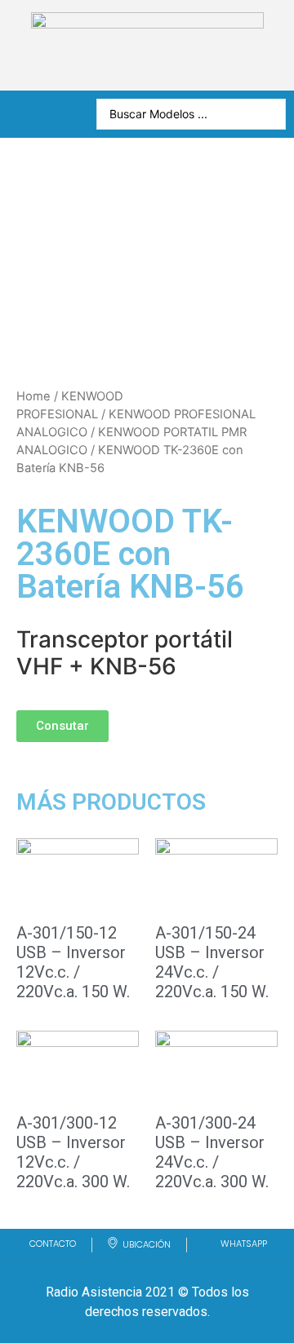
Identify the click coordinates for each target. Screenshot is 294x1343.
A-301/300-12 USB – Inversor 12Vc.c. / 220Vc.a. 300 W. (73, 1152)
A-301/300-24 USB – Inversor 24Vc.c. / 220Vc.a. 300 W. (212, 1152)
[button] (62, 726)
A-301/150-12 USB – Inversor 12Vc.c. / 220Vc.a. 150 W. (73, 962)
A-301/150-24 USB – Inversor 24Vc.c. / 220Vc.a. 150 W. (212, 962)
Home (33, 396)
